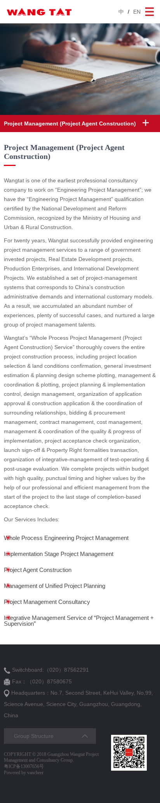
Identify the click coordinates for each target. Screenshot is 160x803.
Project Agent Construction (37, 570)
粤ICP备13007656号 (24, 766)
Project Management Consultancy (47, 602)
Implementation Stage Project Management (58, 554)
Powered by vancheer (23, 772)
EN (137, 12)
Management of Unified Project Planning (54, 586)
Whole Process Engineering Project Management (66, 538)
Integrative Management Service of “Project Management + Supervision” (79, 621)
